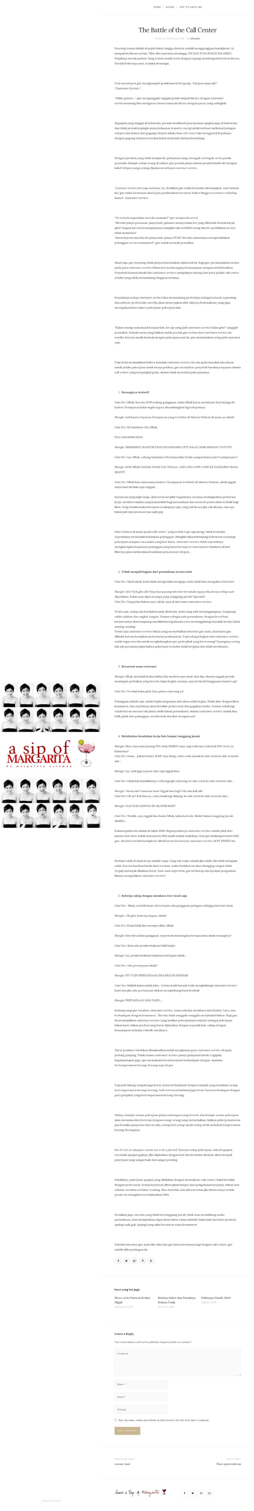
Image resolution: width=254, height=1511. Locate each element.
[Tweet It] (126, 1261)
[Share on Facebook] (118, 1261)
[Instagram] (201, 1493)
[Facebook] (184, 1493)
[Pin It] (143, 1261)
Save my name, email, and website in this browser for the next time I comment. (164, 1420)
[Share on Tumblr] (151, 1261)
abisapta (195, 38)
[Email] (209, 1493)
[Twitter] (192, 1493)
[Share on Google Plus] (134, 1261)
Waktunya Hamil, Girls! (216, 1297)
